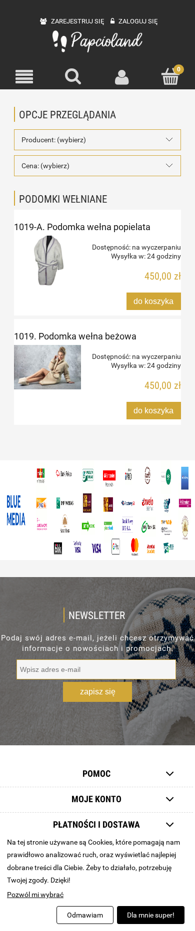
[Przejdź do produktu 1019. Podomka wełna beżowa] (47, 367)
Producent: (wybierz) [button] (54, 140)
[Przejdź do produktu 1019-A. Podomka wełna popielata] (47, 261)
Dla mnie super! (150, 915)
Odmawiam (85, 915)
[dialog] (97, 881)
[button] (24, 77)
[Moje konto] (122, 76)
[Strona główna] (97, 41)
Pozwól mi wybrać (35, 895)
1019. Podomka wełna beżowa (75, 336)
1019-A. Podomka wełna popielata (82, 227)
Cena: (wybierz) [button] (46, 166)
